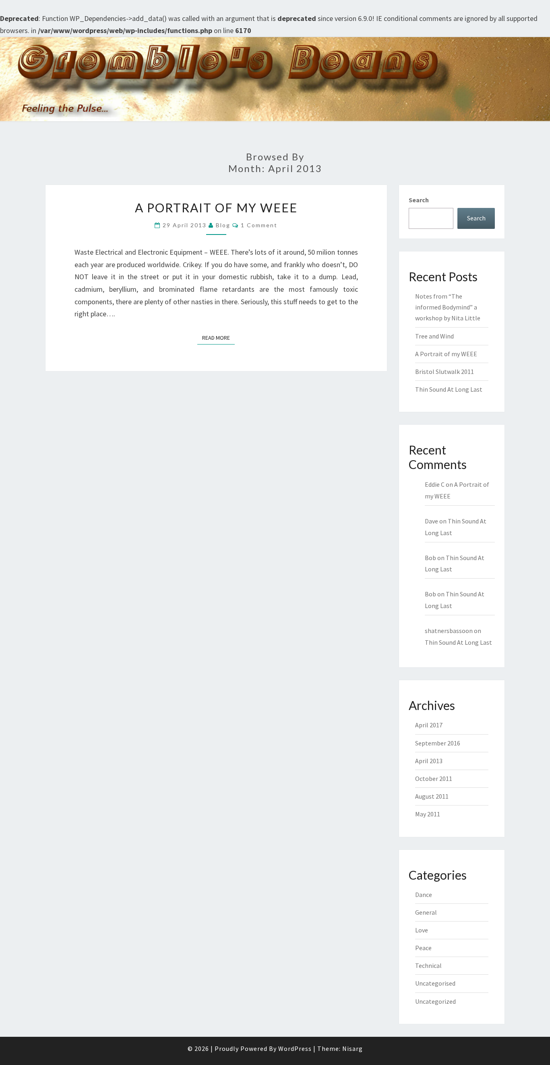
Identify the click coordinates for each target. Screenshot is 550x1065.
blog (223, 225)
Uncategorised (435, 983)
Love (421, 930)
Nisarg (352, 1048)
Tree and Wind (434, 336)
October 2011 (433, 778)
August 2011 (432, 796)
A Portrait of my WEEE (216, 207)
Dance (423, 895)
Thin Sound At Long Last (448, 389)
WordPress (295, 1048)
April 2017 (428, 725)
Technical (428, 965)
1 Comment (259, 225)
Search (419, 200)
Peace (423, 948)
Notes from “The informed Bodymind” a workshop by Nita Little (447, 307)
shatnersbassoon (449, 631)
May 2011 (427, 814)
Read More (218, 337)
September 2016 (437, 743)
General (426, 912)
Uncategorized (435, 1001)
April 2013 (428, 761)
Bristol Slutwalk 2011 (444, 371)
